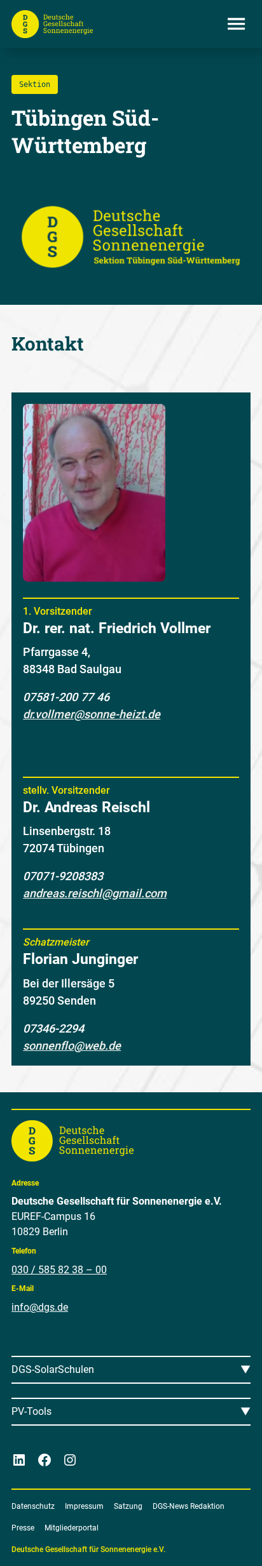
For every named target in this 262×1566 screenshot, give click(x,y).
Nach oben (217, 1541)
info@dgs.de (39, 1307)
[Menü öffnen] (237, 24)
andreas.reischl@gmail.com (95, 893)
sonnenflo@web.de (72, 1045)
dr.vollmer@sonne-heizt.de (91, 714)
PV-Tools (31, 1411)
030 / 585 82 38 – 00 (59, 1270)
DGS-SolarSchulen (52, 1369)
